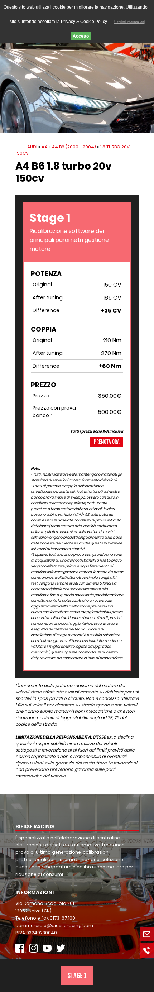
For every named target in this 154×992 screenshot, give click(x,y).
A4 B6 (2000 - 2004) (74, 147)
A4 (45, 147)
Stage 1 (77, 975)
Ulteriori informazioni (129, 22)
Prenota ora (107, 442)
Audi (32, 147)
